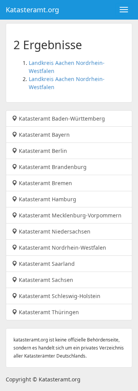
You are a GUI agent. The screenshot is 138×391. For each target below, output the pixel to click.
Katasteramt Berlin (42, 150)
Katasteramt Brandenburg (52, 167)
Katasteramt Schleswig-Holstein (58, 296)
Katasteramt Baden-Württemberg (61, 118)
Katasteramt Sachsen (45, 279)
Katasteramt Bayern (43, 134)
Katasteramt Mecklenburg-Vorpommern (69, 215)
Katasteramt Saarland (46, 263)
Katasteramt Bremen (44, 183)
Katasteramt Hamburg (46, 199)
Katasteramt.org (32, 9)
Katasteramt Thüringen (48, 312)
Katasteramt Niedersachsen (53, 231)
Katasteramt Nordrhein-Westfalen (61, 247)
